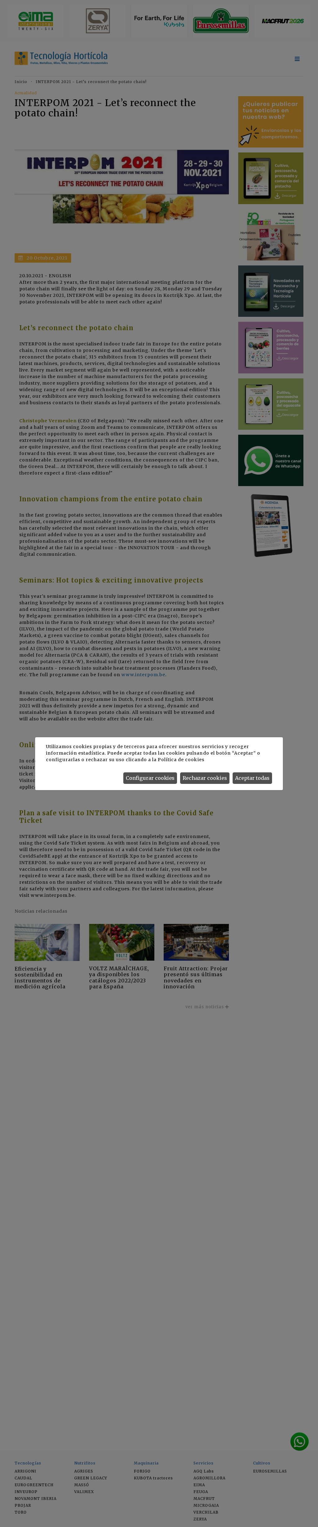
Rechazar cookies (205, 778)
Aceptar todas (252, 778)
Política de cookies (181, 759)
